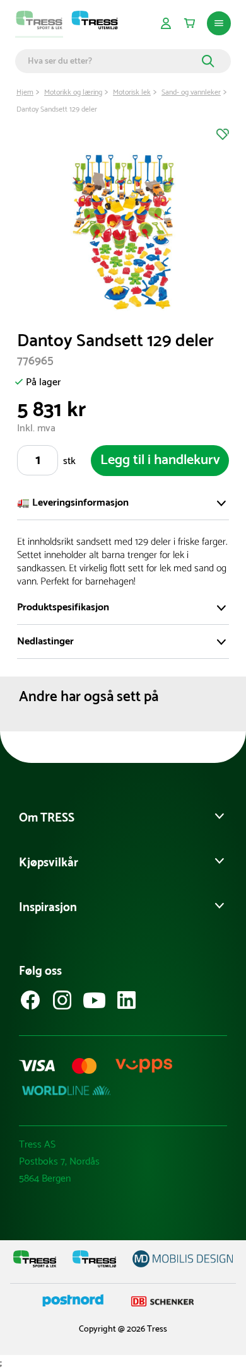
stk (69, 461)
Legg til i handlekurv (160, 460)
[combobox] (113, 61)
